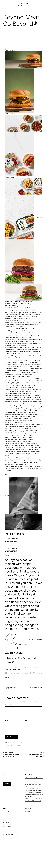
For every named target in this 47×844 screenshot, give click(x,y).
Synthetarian (23, 4)
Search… (5, 775)
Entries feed (6, 822)
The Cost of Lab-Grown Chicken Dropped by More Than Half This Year (33, 784)
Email (26, 720)
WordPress (16, 838)
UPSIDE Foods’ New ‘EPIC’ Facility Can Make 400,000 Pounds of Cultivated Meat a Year (34, 801)
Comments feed (7, 824)
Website (7, 728)
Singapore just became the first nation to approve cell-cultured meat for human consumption (33, 790)
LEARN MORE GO (10, 545)
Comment (8, 704)
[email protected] (13, 648)
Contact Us (6, 811)
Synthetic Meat (38, 687)
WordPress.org (7, 826)
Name (7, 720)
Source (7, 677)
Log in (4, 820)
